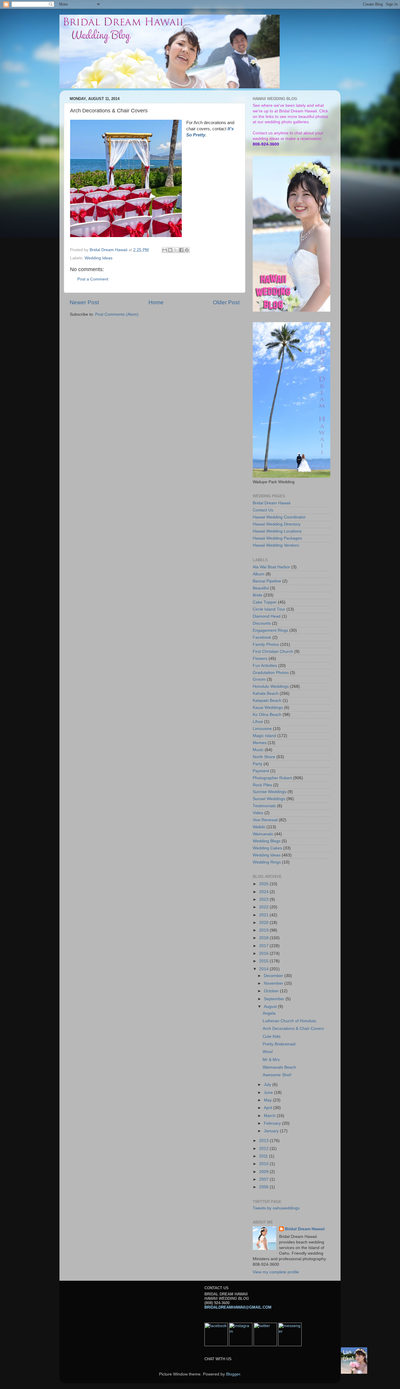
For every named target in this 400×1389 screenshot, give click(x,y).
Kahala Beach (265, 693)
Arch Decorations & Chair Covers (293, 1028)
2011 (264, 1156)
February (273, 1123)
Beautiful (261, 588)
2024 (264, 892)
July (268, 1084)
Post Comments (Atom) (117, 314)
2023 (264, 899)
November (274, 983)
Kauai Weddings (268, 707)
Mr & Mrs (271, 1059)
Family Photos (266, 644)
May (268, 1100)
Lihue (258, 721)
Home (156, 302)
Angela (269, 1013)
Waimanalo (263, 834)
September (275, 999)
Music (258, 750)
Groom (259, 679)
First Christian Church (273, 651)
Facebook (262, 637)
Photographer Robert (272, 778)
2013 (264, 1140)
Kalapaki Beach (267, 700)
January (272, 1131)
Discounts (262, 623)
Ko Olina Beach (267, 714)
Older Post (226, 302)
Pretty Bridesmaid (279, 1044)
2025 (264, 884)
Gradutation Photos (271, 672)
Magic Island (264, 736)
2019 (264, 930)
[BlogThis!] (170, 250)
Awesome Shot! (277, 1075)
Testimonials (264, 806)
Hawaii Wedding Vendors (276, 545)
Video (258, 813)
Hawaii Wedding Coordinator (279, 517)
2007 (264, 1179)
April (268, 1108)
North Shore (264, 757)
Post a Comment (92, 279)
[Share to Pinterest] (187, 250)
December (274, 976)
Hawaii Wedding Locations (277, 531)
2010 (264, 1164)
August (271, 1006)
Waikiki (259, 827)
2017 (264, 946)
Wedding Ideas (98, 258)
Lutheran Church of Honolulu (289, 1021)
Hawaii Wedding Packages (277, 538)
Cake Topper (265, 602)
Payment (261, 771)
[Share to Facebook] (181, 250)
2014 (264, 969)
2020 (264, 922)
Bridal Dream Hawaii (271, 503)
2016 (264, 953)
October (272, 991)
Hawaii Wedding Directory (276, 524)
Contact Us (263, 510)
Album (258, 574)
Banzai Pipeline (267, 581)
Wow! (268, 1052)
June (269, 1092)
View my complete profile (276, 1272)
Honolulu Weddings (271, 686)
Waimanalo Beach (279, 1067)
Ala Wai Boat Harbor (271, 567)
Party (257, 764)
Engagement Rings (270, 630)
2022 (264, 907)
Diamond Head (267, 616)
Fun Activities (265, 665)
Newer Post (84, 302)
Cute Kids (272, 1036)
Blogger (233, 1374)
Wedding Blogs (267, 841)
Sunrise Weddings (269, 792)
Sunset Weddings (269, 799)
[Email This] (164, 250)
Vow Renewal (265, 820)
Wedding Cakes (267, 848)
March (270, 1115)
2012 (264, 1148)
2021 (264, 915)
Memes (259, 743)
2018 (264, 938)
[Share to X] (176, 250)
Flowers (260, 658)
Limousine (262, 728)
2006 (264, 1187)
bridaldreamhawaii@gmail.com (237, 1307)
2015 (264, 961)
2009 (264, 1172)
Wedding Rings (267, 862)
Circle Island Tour (269, 609)
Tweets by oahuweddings (276, 1208)
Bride (257, 595)
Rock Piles (262, 785)
